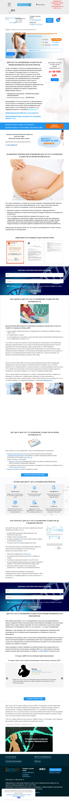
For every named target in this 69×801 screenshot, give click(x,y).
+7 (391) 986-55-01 (35, 20)
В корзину (10, 54)
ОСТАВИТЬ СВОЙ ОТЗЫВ (34, 699)
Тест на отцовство (10, 756)
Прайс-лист (37, 761)
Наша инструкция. (19, 467)
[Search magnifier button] (30, 4)
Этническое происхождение (13, 761)
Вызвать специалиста (55, 126)
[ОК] (42, 769)
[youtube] (14, 10)
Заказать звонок (49, 20)
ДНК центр (27, 554)
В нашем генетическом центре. (17, 454)
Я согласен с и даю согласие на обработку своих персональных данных (35, 287)
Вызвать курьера (54, 772)
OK (19, 797)
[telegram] (10, 12)
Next (62, 678)
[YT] (44, 769)
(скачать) (19, 541)
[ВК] (12, 10)
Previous (7, 678)
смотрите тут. (27, 457)
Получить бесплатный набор (34, 475)
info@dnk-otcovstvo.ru (35, 24)
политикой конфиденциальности (28, 286)
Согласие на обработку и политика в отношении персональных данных (18, 795)
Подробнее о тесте (34, 50)
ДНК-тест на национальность (42, 756)
